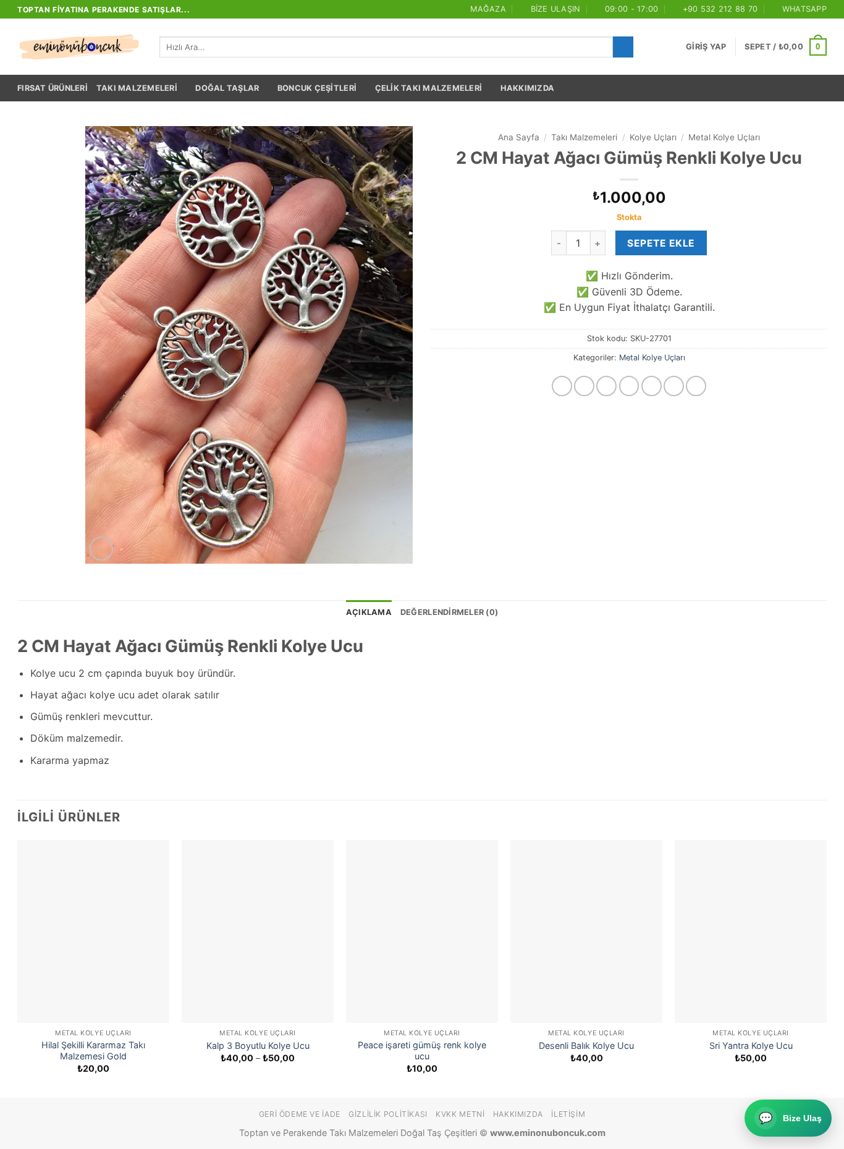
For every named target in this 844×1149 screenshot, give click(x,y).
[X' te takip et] (629, 386)
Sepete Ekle (660, 243)
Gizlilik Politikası (388, 1114)
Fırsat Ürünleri (52, 88)
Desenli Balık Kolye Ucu (586, 1045)
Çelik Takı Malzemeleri (429, 88)
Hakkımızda (527, 88)
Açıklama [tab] (369, 612)
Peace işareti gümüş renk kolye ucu (422, 1051)
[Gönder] (623, 46)
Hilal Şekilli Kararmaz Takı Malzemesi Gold (93, 1051)
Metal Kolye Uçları (724, 137)
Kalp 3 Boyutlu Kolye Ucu (258, 1045)
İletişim (568, 1114)
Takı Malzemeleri (136, 88)
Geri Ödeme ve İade (299, 1114)
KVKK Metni (460, 1114)
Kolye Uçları (653, 137)
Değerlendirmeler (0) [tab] (449, 612)
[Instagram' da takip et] (584, 386)
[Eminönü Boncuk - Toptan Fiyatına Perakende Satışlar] (79, 47)
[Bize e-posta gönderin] (651, 386)
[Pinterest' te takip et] (696, 386)
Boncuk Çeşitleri (317, 88)
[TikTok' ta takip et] (606, 386)
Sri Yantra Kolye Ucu (751, 1045)
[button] (706, 47)
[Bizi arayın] (674, 386)
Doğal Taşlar (227, 88)
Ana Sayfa (518, 137)
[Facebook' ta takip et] (562, 386)
